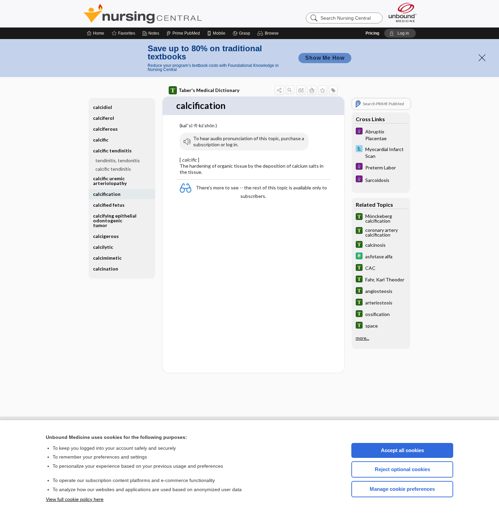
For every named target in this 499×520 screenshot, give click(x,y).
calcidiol (102, 107)
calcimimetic (107, 258)
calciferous (105, 129)
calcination (105, 269)
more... (362, 338)
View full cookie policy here (75, 499)
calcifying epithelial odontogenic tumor (114, 220)
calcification (107, 194)
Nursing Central (168, 13)
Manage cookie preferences (402, 489)
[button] (269, 33)
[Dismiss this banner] (482, 57)
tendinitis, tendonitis (117, 160)
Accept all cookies (402, 450)
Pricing (372, 33)
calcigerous (106, 236)
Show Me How (325, 58)
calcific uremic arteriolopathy (110, 180)
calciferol (103, 118)
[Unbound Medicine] (403, 12)
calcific (100, 140)
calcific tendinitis (113, 169)
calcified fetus (109, 205)
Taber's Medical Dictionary (209, 90)
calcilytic (103, 247)
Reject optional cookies (402, 469)
